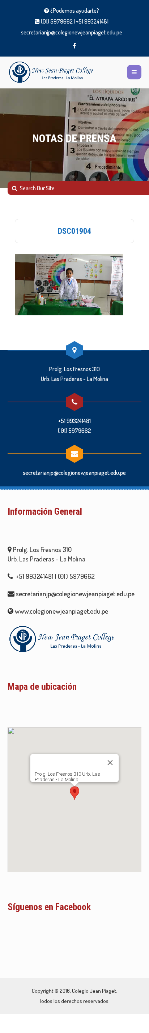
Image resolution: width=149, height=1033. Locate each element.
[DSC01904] (69, 283)
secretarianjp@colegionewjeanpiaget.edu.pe (71, 32)
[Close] (110, 762)
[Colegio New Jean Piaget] (51, 72)
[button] (74, 792)
